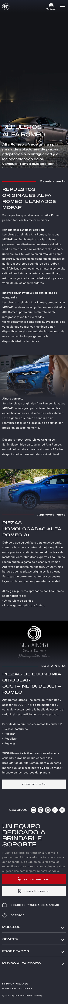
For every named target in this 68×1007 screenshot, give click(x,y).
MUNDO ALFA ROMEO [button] (21, 963)
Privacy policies (15, 984)
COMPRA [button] (10, 939)
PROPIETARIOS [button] (15, 951)
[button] (62, 6)
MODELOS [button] (11, 927)
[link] (34, 784)
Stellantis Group (17, 989)
